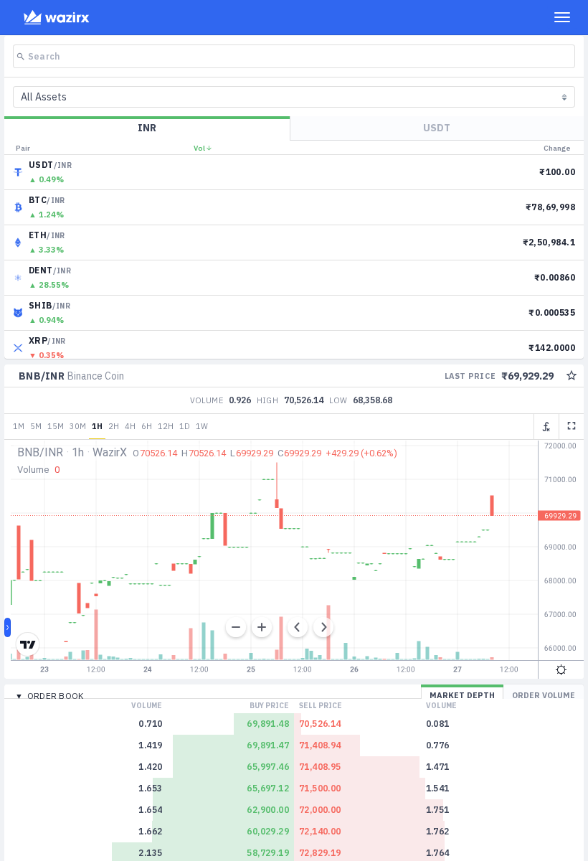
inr (147, 127)
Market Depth (462, 695)
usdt (436, 127)
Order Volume (543, 695)
